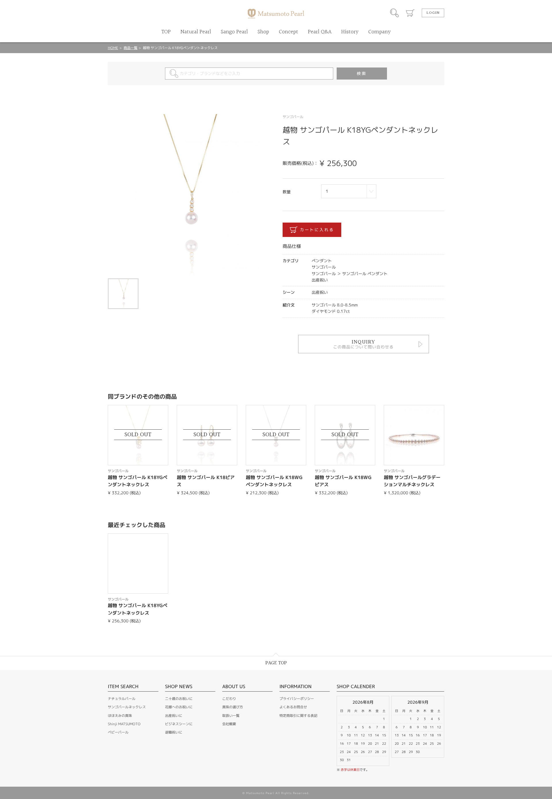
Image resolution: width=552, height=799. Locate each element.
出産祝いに (173, 715)
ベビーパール (118, 732)
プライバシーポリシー (296, 698)
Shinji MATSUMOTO (124, 723)
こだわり (229, 698)
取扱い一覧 (230, 715)
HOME (113, 47)
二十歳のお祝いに (179, 698)
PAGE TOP (276, 663)
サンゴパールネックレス (127, 707)
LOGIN (433, 13)
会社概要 (229, 723)
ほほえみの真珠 (120, 715)
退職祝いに (173, 732)
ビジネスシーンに (179, 723)
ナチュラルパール (121, 698)
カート (410, 13)
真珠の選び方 (232, 707)
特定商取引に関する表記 (298, 715)
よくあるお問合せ (293, 707)
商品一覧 (130, 47)
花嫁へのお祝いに (179, 707)
